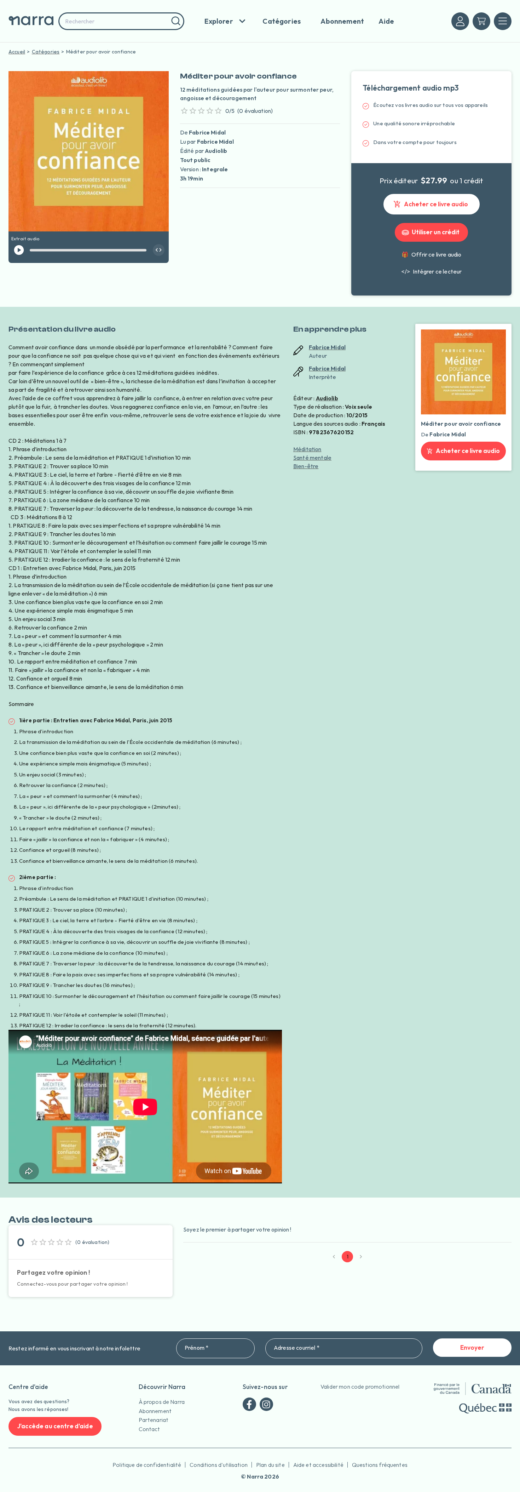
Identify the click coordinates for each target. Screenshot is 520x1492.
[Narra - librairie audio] (31, 21)
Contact (149, 1429)
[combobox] (121, 21)
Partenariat (154, 1419)
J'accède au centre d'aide (55, 1426)
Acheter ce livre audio (436, 204)
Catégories (46, 51)
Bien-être (305, 466)
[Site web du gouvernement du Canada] (473, 1388)
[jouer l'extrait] (19, 250)
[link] (431, 271)
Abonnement (155, 1410)
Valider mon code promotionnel (359, 1386)
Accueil (16, 51)
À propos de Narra (162, 1401)
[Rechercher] (175, 21)
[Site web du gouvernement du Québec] (485, 1408)
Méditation (307, 449)
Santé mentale (312, 457)
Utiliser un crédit (436, 232)
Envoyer (472, 1347)
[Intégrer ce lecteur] (159, 250)
